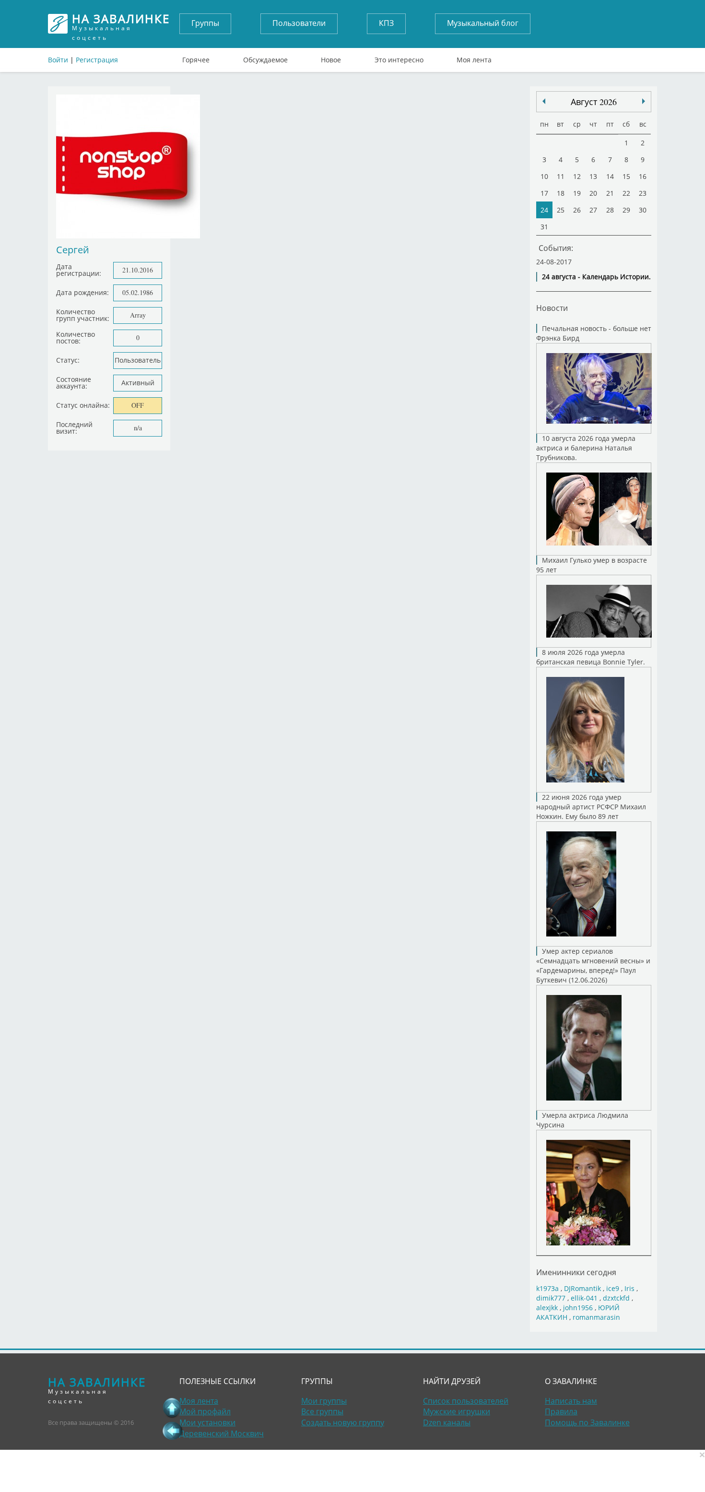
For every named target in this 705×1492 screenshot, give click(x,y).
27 (593, 209)
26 (577, 209)
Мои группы (324, 1401)
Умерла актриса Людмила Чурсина (582, 1120)
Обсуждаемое (265, 57)
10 (544, 176)
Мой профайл (205, 1411)
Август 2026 (594, 101)
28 (610, 209)
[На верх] (172, 1407)
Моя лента (474, 57)
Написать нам (571, 1401)
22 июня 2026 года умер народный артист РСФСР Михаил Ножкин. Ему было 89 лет (591, 807)
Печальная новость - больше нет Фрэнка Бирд (593, 333)
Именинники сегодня (576, 1272)
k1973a (547, 1288)
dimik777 (550, 1298)
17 (544, 193)
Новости (552, 308)
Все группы (322, 1411)
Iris (629, 1288)
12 (577, 176)
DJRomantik (582, 1288)
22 (626, 193)
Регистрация (97, 59)
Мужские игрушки (456, 1411)
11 (560, 176)
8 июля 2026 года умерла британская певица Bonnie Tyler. (590, 657)
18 (560, 193)
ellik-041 (584, 1298)
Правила (561, 1411)
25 (560, 209)
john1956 (578, 1307)
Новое (331, 57)
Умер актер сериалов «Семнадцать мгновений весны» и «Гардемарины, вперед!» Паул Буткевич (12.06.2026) (593, 965)
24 (544, 209)
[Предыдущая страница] (172, 1430)
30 (642, 209)
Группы (205, 23)
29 (626, 209)
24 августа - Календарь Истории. (596, 276)
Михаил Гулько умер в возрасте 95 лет (591, 565)
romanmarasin (596, 1317)
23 (642, 193)
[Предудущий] (643, 101)
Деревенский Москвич (221, 1433)
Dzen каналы (446, 1422)
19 (577, 193)
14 (610, 176)
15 (626, 176)
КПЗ (386, 23)
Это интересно (399, 57)
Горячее (196, 57)
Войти (58, 59)
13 (593, 176)
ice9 (612, 1288)
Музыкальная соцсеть (121, 24)
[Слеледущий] (544, 101)
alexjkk (547, 1307)
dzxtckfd (616, 1298)
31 (544, 226)
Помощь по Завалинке (587, 1422)
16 (642, 176)
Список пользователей (465, 1401)
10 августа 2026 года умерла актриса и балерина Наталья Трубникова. (585, 448)
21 (610, 193)
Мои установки (207, 1422)
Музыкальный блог (482, 23)
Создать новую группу (342, 1422)
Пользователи (299, 23)
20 (593, 193)
